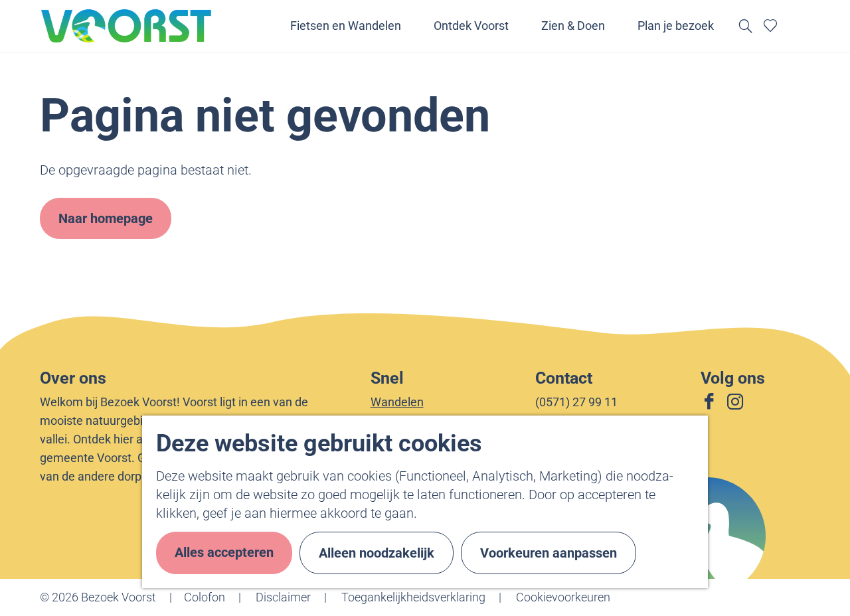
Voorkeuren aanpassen (548, 553)
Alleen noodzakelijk (376, 553)
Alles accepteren (224, 552)
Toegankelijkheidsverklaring (413, 597)
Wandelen (397, 402)
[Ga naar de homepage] (127, 26)
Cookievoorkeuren (563, 597)
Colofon (204, 597)
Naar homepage (105, 218)
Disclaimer (283, 597)
